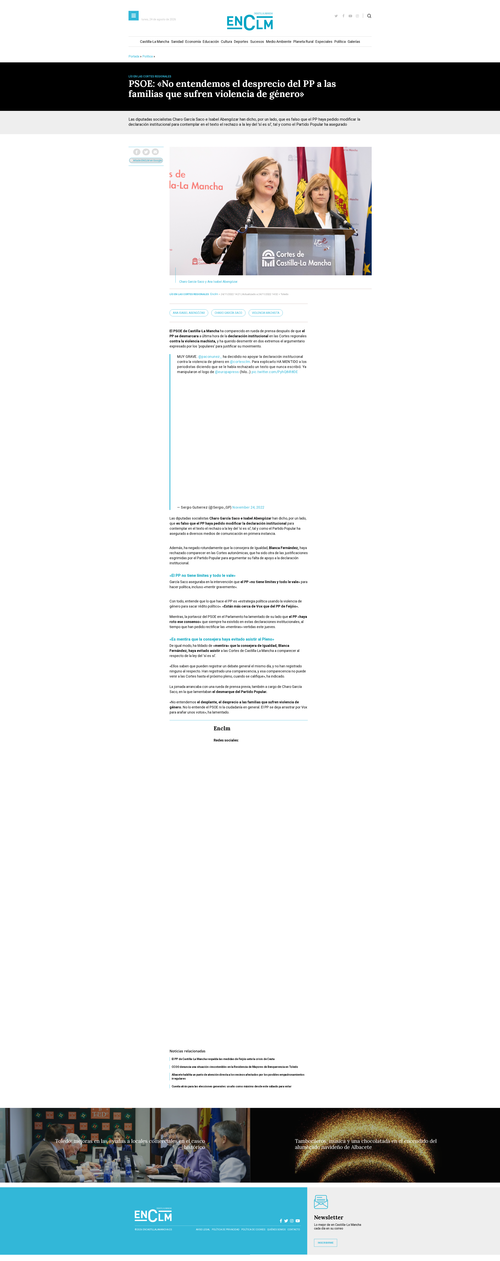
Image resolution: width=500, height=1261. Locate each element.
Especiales (323, 41)
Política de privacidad (225, 1229)
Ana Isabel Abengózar (189, 312)
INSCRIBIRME (325, 1242)
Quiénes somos (276, 1229)
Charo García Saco (228, 312)
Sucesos (257, 41)
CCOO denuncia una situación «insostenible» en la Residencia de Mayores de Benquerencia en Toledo (235, 1066)
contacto (294, 1229)
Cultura (226, 41)
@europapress (227, 372)
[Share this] (136, 152)
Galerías (354, 41)
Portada (134, 56)
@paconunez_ (210, 357)
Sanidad (177, 41)
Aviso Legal (203, 1229)
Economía (193, 41)
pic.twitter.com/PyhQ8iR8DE (275, 372)
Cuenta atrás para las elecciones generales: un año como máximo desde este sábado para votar (232, 1086)
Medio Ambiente (278, 41)
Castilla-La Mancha (154, 41)
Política (340, 41)
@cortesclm (240, 362)
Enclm (214, 294)
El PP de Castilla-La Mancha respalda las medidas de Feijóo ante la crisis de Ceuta (223, 1059)
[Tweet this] (146, 152)
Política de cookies (253, 1229)
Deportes (241, 41)
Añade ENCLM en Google (147, 160)
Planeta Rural (303, 41)
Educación (211, 41)
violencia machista (265, 312)
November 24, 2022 (248, 507)
